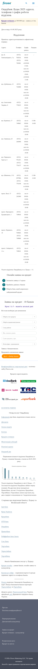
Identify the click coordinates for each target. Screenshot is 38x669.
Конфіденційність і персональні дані (14, 366)
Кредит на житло (8, 644)
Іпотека (4, 432)
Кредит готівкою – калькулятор (13, 633)
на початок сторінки (8, 408)
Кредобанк (5, 517)
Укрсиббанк (5, 556)
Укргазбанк (5, 546)
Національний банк (20, 592)
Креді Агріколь (6, 512)
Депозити (4, 422)
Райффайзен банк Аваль (10, 536)
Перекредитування (8, 619)
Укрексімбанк (6, 551)
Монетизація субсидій (9, 442)
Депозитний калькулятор (11, 621)
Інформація (5, 417)
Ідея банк (4, 507)
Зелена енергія (6, 427)
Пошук (3, 582)
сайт (10, 594)
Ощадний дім (6, 452)
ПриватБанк (5, 531)
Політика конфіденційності (12, 610)
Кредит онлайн (6, 565)
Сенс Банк (5, 541)
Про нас (5, 607)
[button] (26, 3)
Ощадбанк (5, 526)
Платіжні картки (7, 447)
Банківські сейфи (7, 573)
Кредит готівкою (7, 20)
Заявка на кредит (8, 630)
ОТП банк (4, 521)
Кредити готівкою (7, 437)
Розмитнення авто (8, 641)
